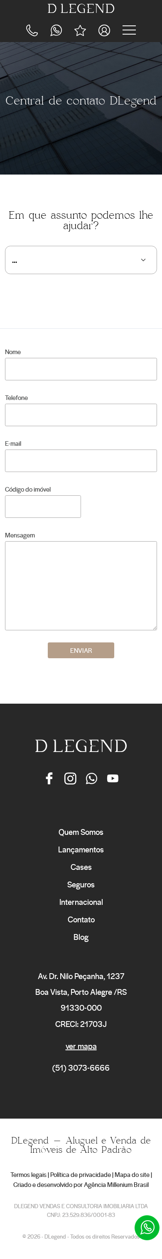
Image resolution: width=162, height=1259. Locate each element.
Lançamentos (81, 849)
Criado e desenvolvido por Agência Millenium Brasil (81, 1184)
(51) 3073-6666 (81, 1067)
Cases (81, 866)
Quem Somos (81, 831)
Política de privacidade (80, 1174)
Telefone (16, 397)
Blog (81, 936)
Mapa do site (132, 1174)
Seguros (81, 884)
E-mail (13, 443)
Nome (13, 351)
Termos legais (28, 1174)
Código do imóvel (28, 489)
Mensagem (20, 535)
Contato (81, 919)
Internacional (81, 901)
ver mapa (81, 1046)
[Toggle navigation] (129, 30)
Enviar (81, 650)
